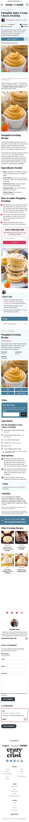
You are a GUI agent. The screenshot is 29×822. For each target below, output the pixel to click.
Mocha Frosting (16, 487)
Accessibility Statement (14, 796)
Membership (15, 810)
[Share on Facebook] (7, 613)
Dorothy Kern (11, 20)
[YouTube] (21, 761)
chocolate (6, 149)
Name (3, 659)
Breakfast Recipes (7, 773)
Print (7, 393)
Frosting (7, 545)
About (14, 784)
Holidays (7, 771)
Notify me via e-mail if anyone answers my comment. (14, 694)
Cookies (22, 771)
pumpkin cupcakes (9, 301)
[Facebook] (7, 761)
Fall (12, 9)
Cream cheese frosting (18, 178)
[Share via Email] (22, 613)
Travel (14, 802)
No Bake (7, 778)
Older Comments (9, 726)
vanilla (25, 147)
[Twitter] (11, 761)
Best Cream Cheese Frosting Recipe (8, 548)
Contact (14, 793)
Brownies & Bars (22, 776)
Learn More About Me (9, 638)
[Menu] (2, 5)
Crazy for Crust (14, 753)
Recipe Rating (5, 653)
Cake (7, 567)
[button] (2, 24)
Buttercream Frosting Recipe (21, 570)
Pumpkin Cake (8, 303)
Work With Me (14, 791)
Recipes (14, 766)
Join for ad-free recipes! (13, 1)
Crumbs (14, 800)
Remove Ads (21, 393)
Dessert (7, 769)
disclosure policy (6, 79)
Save (7, 389)
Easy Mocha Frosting (21, 548)
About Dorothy (14, 786)
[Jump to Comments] (26, 39)
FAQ (15, 788)
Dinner (21, 769)
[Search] (27, 5)
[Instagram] (18, 761)
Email (5, 411)
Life (14, 805)
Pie (22, 773)
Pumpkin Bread (19, 301)
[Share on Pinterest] (12, 613)
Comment (4, 673)
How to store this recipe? (10, 323)
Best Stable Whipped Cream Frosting (7, 571)
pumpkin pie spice (6, 154)
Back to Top (14, 814)
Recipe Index (7, 9)
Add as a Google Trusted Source (10, 42)
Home (2, 9)
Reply (4, 719)
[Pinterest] (14, 761)
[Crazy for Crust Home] (14, 5)
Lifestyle (14, 807)
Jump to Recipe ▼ (12, 39)
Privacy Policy (23, 818)
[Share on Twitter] (17, 613)
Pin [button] (21, 389)
